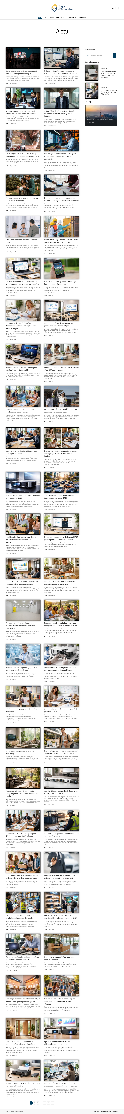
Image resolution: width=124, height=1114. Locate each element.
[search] (113, 7)
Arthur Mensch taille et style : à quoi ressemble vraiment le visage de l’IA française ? (59, 113)
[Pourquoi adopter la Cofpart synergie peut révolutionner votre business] (23, 396)
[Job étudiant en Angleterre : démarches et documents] (23, 696)
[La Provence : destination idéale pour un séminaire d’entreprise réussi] (61, 396)
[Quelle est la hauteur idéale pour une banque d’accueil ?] (61, 944)
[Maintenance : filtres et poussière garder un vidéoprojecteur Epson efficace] (61, 654)
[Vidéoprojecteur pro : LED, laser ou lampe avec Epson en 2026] (23, 482)
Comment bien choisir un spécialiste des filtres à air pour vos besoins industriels (101, 119)
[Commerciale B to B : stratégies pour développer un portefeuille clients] (23, 820)
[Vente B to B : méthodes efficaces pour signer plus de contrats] (23, 438)
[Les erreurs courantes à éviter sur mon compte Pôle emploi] (91, 90)
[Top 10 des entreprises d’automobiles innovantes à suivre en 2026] (61, 482)
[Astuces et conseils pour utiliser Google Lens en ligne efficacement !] (61, 268)
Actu (7, 83)
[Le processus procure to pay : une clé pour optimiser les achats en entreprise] (91, 73)
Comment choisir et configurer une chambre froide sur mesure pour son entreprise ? (20, 625)
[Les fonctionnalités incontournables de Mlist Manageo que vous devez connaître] (23, 268)
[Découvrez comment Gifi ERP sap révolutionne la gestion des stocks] (23, 902)
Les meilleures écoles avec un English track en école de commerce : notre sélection (59, 1001)
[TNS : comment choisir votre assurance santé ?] (23, 226)
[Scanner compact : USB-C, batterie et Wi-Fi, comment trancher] (23, 1070)
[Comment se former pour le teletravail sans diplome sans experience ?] (61, 568)
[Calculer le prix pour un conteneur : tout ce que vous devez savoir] (61, 820)
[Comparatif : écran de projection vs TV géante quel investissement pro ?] (61, 310)
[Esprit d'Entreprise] (62, 7)
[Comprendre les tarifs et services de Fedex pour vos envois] (61, 696)
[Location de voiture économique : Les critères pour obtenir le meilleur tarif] (61, 862)
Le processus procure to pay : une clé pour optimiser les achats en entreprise (108, 74)
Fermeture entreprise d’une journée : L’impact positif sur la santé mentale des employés (22, 793)
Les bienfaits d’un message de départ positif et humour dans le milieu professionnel (21, 539)
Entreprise (104, 68)
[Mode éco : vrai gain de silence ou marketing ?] (23, 737)
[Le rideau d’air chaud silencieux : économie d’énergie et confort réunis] (23, 1028)
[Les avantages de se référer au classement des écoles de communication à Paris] (61, 737)
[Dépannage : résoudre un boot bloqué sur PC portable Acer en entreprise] (23, 944)
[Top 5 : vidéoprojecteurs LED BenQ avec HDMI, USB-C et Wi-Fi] (61, 778)
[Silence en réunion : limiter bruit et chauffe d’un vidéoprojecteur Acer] (61, 354)
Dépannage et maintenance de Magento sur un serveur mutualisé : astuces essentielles (60, 156)
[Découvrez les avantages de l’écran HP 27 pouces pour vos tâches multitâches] (61, 524)
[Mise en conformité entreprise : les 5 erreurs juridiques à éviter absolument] (23, 98)
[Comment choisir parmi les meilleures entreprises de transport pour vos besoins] (61, 1070)
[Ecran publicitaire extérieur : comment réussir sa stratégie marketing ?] (23, 58)
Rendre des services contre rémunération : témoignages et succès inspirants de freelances (61, 453)
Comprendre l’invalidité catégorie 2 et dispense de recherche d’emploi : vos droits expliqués (21, 326)
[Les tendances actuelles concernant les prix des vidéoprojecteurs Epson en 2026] (61, 902)
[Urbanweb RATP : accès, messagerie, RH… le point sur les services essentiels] (61, 58)
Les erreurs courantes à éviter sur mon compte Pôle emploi (109, 92)
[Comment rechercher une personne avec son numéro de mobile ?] (23, 185)
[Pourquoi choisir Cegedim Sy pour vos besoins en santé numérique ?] (23, 654)
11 (44, 1103)
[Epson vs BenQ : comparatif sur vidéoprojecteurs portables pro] (61, 1028)
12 (48, 1103)
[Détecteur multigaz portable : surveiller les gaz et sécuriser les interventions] (61, 226)
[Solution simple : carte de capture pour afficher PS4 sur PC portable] (23, 354)
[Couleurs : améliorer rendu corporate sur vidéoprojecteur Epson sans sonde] (23, 568)
